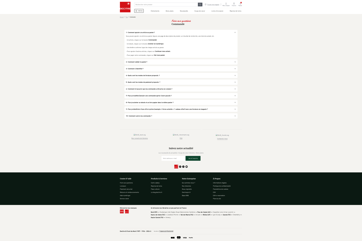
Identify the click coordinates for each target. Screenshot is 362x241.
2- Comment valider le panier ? (136, 62)
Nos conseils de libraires (139, 138)
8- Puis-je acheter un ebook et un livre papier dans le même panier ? (150, 102)
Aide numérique (125, 195)
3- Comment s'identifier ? (134, 69)
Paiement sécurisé (126, 189)
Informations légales (220, 183)
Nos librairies (186, 186)
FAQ (181, 138)
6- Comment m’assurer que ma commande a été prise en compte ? (149, 89)
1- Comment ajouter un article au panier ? (140, 32)
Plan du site (217, 199)
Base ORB (185, 195)
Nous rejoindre (187, 189)
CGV (214, 192)
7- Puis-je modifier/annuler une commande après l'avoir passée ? (149, 96)
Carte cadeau (155, 183)
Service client (124, 199)
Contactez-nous (222, 139)
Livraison (123, 186)
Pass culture (155, 189)
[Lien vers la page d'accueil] (125, 7)
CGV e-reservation (219, 195)
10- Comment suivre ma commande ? (139, 116)
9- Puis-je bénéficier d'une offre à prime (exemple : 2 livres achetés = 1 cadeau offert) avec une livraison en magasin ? (167, 109)
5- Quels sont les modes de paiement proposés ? (143, 82)
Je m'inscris (193, 158)
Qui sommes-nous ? (188, 183)
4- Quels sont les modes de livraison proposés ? (143, 75)
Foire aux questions (126, 183)
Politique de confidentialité (222, 186)
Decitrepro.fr (186, 192)
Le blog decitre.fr (156, 192)
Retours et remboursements (129, 192)
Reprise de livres (156, 186)
